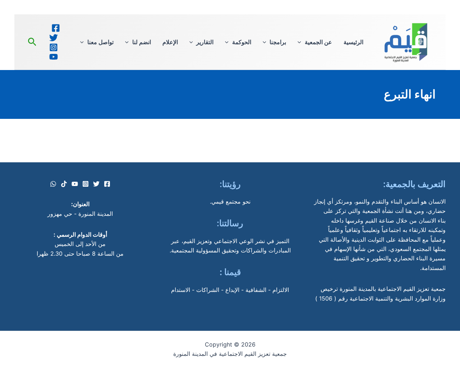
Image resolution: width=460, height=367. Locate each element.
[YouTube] (53, 56)
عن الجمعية (318, 42)
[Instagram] (53, 47)
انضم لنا (141, 42)
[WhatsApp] (53, 184)
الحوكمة (241, 42)
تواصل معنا (100, 42)
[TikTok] (64, 184)
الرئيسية (353, 42)
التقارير (204, 42)
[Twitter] (53, 37)
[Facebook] (55, 28)
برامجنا (278, 42)
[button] (301, 42)
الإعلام (170, 42)
